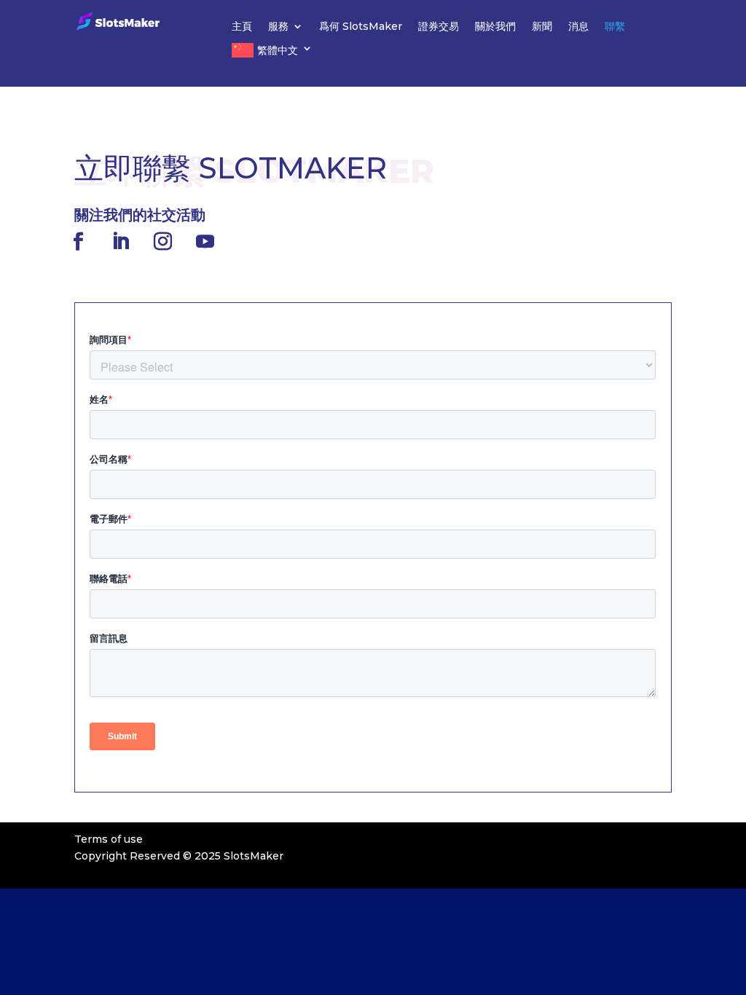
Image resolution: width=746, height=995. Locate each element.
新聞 (542, 27)
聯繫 (615, 27)
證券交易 (438, 27)
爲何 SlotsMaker (360, 27)
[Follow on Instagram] (162, 242)
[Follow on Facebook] (78, 242)
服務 (278, 27)
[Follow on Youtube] (204, 242)
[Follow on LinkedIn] (120, 242)
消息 (578, 27)
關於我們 (495, 27)
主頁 (242, 27)
